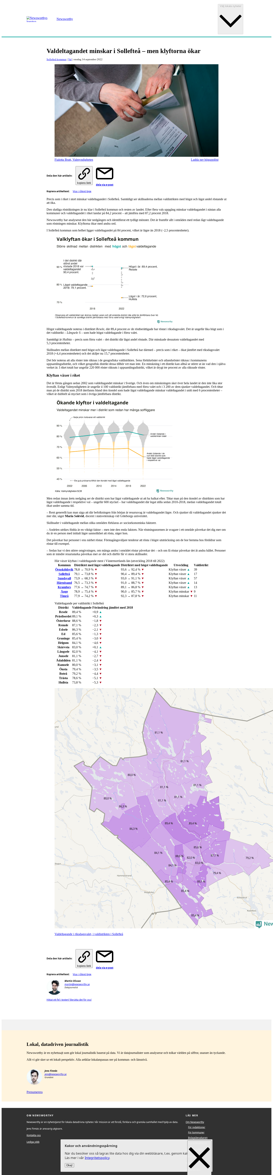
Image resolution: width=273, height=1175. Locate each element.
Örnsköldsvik (64, 569)
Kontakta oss (34, 1135)
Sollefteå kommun (56, 59)
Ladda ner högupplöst (204, 159)
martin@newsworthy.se (77, 984)
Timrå (64, 596)
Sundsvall (64, 578)
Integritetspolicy (97, 1158)
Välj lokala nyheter (230, 6)
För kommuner (196, 1132)
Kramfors (64, 587)
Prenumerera (35, 1092)
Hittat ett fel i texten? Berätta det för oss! (69, 999)
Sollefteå (64, 574)
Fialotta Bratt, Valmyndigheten (74, 159)
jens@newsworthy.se (56, 1074)
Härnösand (64, 582)
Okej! (69, 1165)
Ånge (64, 591)
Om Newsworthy (195, 1122)
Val (70, 59)
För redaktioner (196, 1127)
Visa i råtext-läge (82, 191)
